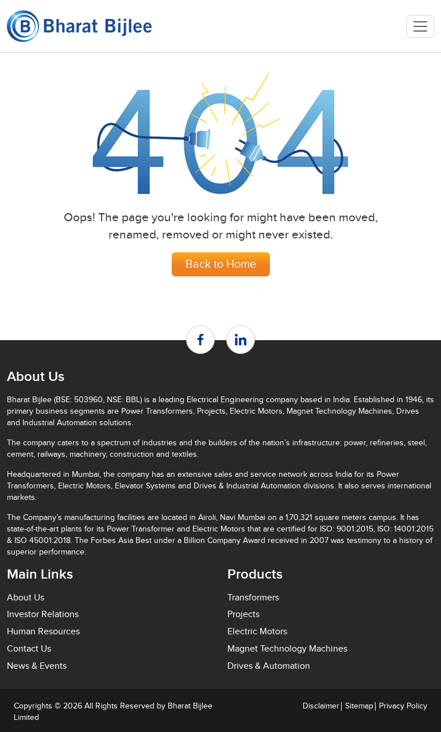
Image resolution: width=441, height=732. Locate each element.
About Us (25, 597)
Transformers (253, 597)
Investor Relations (43, 614)
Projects (243, 614)
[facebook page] (200, 339)
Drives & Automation (268, 666)
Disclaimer (321, 706)
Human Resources (43, 631)
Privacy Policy (403, 706)
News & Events (37, 666)
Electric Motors (257, 631)
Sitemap (359, 706)
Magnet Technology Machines (287, 649)
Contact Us (29, 649)
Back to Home (220, 264)
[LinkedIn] (240, 339)
